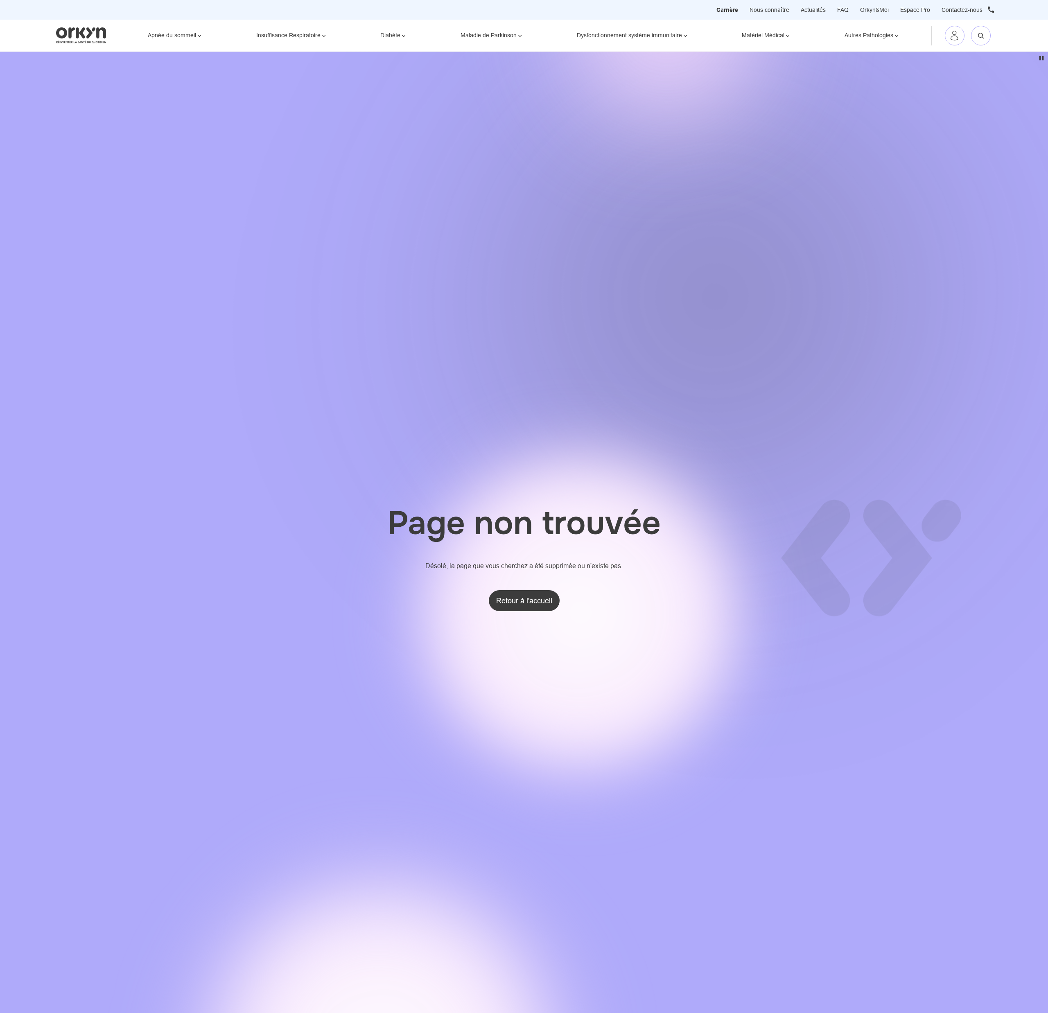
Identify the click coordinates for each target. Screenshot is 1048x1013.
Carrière (727, 10)
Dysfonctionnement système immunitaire (629, 35)
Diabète (390, 35)
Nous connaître (769, 10)
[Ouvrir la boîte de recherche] (981, 35)
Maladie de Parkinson (489, 35)
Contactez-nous (962, 10)
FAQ (843, 10)
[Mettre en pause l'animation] (1041, 58)
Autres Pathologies (869, 35)
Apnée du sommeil (172, 35)
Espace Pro (915, 10)
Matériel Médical (763, 35)
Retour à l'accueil (524, 600)
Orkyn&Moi (874, 10)
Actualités (813, 10)
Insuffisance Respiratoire (288, 35)
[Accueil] (81, 35)
